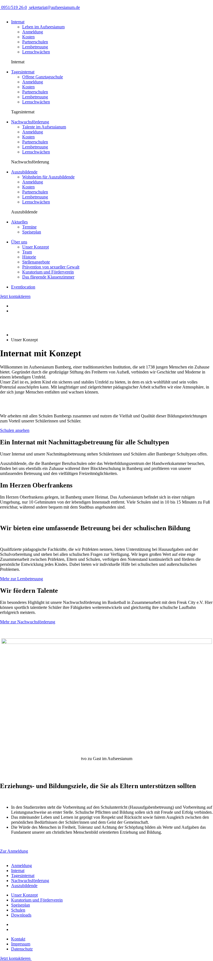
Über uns (19, 242)
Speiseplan (20, 905)
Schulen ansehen (14, 430)
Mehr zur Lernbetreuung (21, 578)
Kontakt (18, 939)
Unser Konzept (24, 895)
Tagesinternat (22, 71)
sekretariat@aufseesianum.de (54, 7)
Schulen (18, 910)
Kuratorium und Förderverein (37, 900)
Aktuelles (19, 222)
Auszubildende (24, 172)
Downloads (21, 915)
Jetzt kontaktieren (15, 296)
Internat (17, 21)
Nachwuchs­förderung (30, 121)
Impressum (20, 944)
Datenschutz (22, 949)
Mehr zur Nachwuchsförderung (27, 621)
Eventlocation (23, 287)
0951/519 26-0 (13, 7)
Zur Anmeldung (14, 851)
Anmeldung (21, 865)
